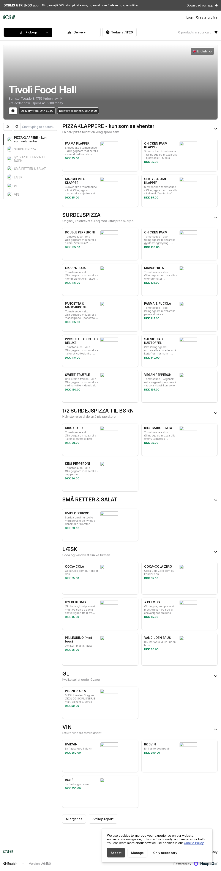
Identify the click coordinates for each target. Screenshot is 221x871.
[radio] (28, 32)
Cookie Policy (194, 843)
